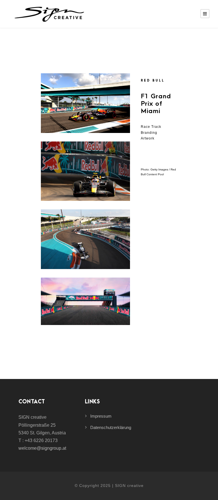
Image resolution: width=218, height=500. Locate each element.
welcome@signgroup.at (42, 448)
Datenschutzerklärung (110, 427)
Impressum (101, 416)
